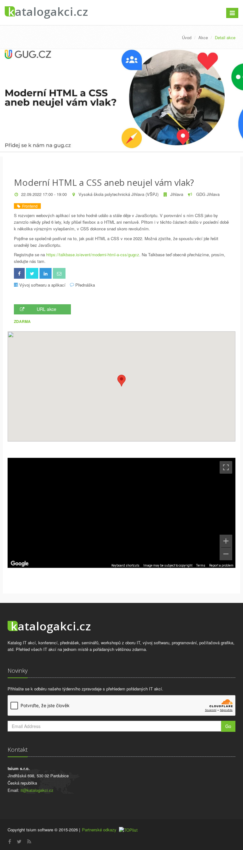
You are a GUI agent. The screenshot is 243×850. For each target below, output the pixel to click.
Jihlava (176, 194)
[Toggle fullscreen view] (226, 467)
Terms (200, 565)
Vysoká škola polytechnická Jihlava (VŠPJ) (118, 194)
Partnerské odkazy (99, 830)
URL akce (46, 309)
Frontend (29, 206)
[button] (121, 380)
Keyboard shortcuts (125, 565)
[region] (121, 513)
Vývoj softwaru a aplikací (42, 285)
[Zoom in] (226, 541)
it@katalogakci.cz (37, 790)
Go (228, 726)
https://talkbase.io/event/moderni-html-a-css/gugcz (92, 255)
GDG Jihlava (207, 194)
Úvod (186, 37)
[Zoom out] (226, 554)
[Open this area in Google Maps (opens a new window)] (19, 564)
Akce (203, 37)
